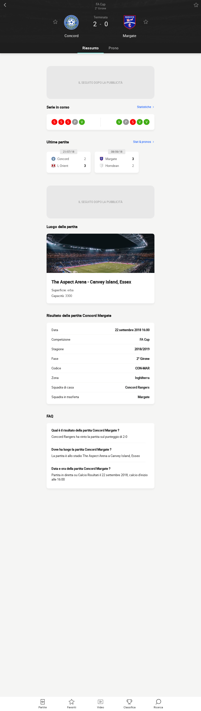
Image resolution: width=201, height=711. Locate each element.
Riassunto (90, 47)
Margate (144, 397)
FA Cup (145, 339)
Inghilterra (142, 378)
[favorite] (196, 5)
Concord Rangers (137, 387)
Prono (114, 47)
